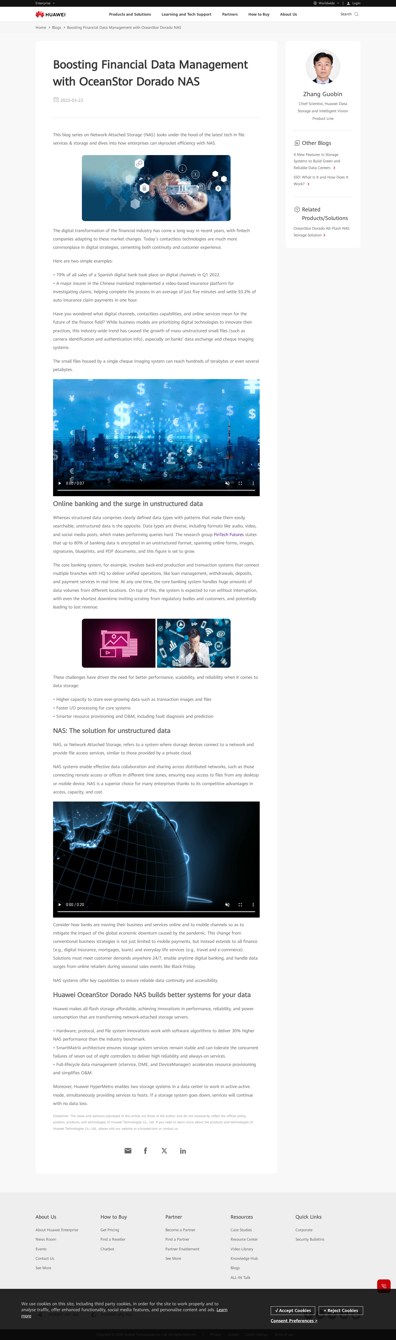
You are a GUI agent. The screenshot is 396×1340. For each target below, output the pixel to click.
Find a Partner (177, 1239)
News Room (46, 1239)
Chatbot (107, 1249)
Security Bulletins (310, 1239)
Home (41, 27)
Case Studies (241, 1230)
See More (43, 1268)
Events (41, 1249)
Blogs (56, 27)
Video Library (242, 1249)
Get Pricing (109, 1230)
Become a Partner (180, 1230)
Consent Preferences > (294, 1320)
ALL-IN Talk (240, 1277)
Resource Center (244, 1239)
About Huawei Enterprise (57, 1230)
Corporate (304, 1230)
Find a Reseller (112, 1239)
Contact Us (45, 1258)
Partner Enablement (182, 1249)
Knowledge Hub (244, 1258)
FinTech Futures (229, 534)
